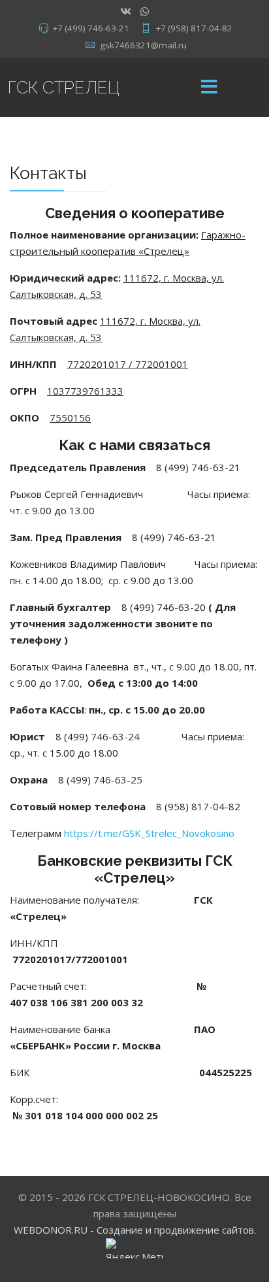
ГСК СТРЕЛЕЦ (63, 87)
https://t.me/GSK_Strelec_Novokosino (149, 833)
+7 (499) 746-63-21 (90, 28)
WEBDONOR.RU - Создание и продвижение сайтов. (135, 1229)
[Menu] (209, 87)
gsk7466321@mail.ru (143, 45)
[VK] (125, 11)
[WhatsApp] (144, 11)
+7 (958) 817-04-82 (193, 28)
